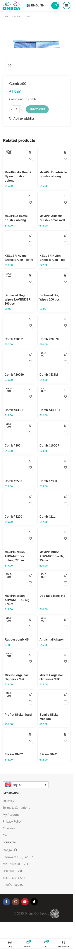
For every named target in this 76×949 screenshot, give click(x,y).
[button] (65, 152)
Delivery (8, 801)
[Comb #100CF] (54, 431)
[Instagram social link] (15, 901)
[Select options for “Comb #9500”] (30, 461)
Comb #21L (47, 516)
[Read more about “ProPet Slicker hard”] (30, 694)
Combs (27, 16)
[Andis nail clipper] (54, 625)
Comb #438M (48, 374)
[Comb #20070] (54, 325)
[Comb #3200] (19, 502)
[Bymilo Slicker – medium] (54, 701)
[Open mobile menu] (66, 5)
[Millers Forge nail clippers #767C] (19, 661)
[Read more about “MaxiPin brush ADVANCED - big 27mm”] (30, 576)
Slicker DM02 (14, 754)
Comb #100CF (49, 445)
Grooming (16, 16)
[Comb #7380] (54, 467)
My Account (11, 815)
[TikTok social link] (34, 901)
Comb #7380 (48, 481)
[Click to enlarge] (10, 65)
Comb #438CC (49, 410)
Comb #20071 (14, 339)
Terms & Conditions (16, 808)
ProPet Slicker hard (18, 714)
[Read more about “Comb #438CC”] (65, 390)
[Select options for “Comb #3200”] (30, 496)
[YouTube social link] (25, 901)
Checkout (9, 828)
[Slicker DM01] (54, 740)
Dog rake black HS (52, 595)
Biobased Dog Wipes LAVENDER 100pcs (18, 299)
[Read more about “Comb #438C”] (30, 390)
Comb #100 (12, 445)
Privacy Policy (12, 821)
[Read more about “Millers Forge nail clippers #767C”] (30, 655)
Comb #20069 (14, 374)
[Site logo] (11, 5)
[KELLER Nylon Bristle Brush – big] (54, 242)
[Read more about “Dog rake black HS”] (65, 576)
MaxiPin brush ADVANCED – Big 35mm (52, 556)
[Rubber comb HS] (19, 625)
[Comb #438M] (54, 360)
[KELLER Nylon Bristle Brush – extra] (19, 242)
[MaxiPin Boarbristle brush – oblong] (54, 158)
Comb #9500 (13, 481)
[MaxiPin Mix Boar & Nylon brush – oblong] (19, 158)
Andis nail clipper (51, 639)
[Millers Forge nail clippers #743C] (54, 661)
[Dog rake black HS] (54, 582)
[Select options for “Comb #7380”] (65, 461)
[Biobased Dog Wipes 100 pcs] (54, 281)
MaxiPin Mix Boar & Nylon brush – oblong (18, 176)
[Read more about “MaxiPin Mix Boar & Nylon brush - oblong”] (30, 152)
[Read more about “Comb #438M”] (65, 354)
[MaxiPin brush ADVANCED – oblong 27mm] (19, 538)
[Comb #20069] (19, 360)
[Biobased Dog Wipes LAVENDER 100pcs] (19, 281)
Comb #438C (14, 410)
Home (5, 16)
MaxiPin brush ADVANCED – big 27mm (17, 600)
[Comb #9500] (19, 467)
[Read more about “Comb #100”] (30, 425)
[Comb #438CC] (54, 396)
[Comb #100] (19, 431)
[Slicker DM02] (19, 740)
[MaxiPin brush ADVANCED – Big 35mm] (54, 538)
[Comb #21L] (54, 502)
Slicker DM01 (48, 754)
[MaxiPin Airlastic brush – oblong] (19, 202)
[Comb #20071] (19, 325)
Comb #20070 (49, 339)
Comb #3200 (13, 516)
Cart (6, 835)
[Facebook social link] (6, 901)
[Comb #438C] (19, 396)
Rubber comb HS (17, 639)
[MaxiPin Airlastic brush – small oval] (54, 202)
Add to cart (37, 109)
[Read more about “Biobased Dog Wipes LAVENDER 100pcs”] (30, 275)
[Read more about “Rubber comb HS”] (30, 619)
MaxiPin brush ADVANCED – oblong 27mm (15, 556)
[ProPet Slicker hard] (19, 701)
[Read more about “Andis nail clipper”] (65, 619)
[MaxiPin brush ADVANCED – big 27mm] (19, 582)
